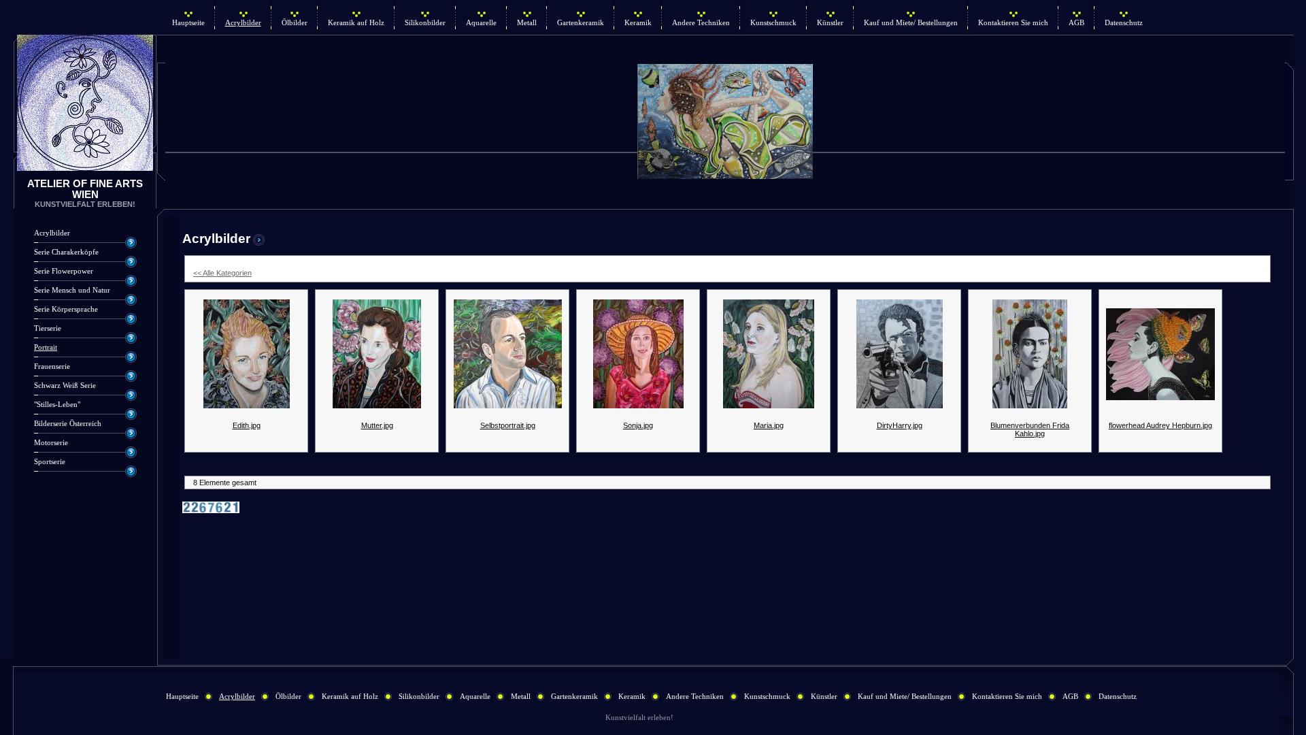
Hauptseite (188, 23)
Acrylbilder (243, 23)
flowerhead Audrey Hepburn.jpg (1160, 425)
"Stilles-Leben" (57, 404)
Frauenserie (52, 366)
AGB (1076, 23)
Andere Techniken (701, 23)
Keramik (638, 23)
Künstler (830, 23)
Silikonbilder (425, 23)
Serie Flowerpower (63, 271)
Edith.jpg (247, 425)
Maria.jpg (769, 425)
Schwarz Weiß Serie (65, 385)
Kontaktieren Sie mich (1013, 23)
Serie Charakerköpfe (66, 252)
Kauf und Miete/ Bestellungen (911, 23)
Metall (527, 23)
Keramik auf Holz (356, 23)
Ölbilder (294, 23)
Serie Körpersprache (66, 309)
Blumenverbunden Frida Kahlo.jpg (1029, 429)
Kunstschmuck (773, 23)
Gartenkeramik (580, 23)
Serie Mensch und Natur (72, 290)
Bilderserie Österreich (67, 423)
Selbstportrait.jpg (507, 425)
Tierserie (47, 328)
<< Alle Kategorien (222, 273)
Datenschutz (1124, 23)
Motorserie (51, 442)
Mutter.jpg (377, 425)
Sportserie (49, 462)
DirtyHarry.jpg (899, 425)
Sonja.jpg (638, 425)
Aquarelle (481, 23)
